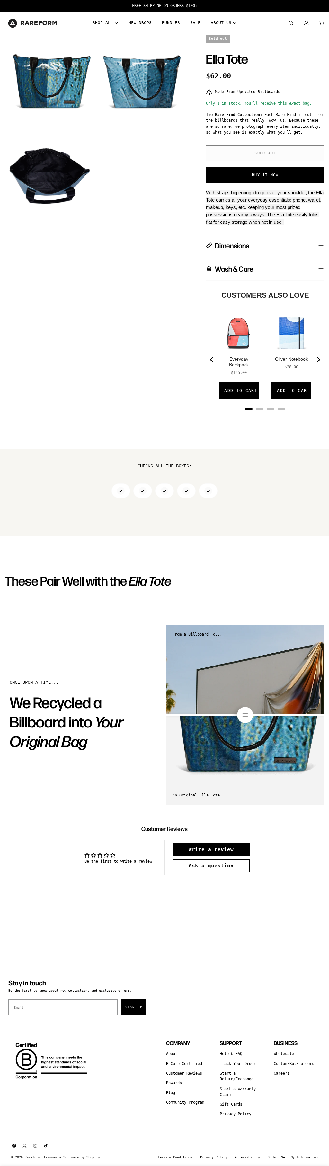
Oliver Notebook (291, 358)
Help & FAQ (231, 1053)
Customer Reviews (184, 1073)
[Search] (290, 23)
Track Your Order (238, 1063)
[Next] (317, 359)
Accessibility (247, 1157)
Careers (281, 1073)
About (171, 1053)
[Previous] (212, 359)
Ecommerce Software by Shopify (72, 1157)
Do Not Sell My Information (293, 1157)
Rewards (174, 1083)
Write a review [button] (211, 850)
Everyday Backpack (239, 361)
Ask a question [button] (211, 866)
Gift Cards (231, 1104)
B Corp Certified (184, 1063)
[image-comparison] (245, 714)
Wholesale (284, 1053)
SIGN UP (134, 1007)
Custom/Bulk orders (294, 1063)
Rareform (32, 1157)
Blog (170, 1093)
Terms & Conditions (175, 1157)
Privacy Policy (235, 1114)
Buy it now (265, 175)
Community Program (185, 1102)
